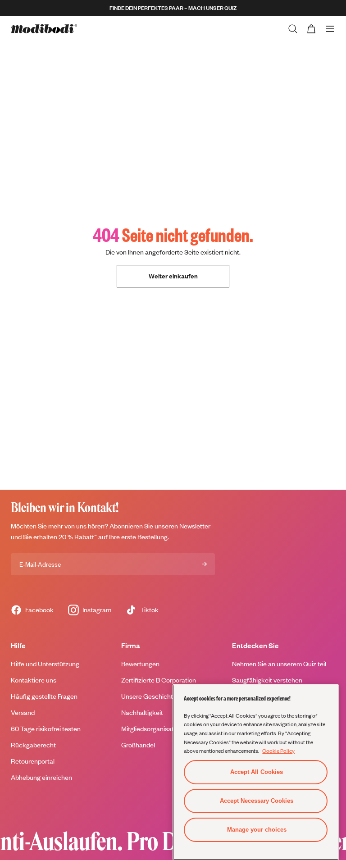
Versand (23, 712)
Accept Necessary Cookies (256, 800)
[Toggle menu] (329, 28)
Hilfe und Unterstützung (45, 664)
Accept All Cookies (256, 772)
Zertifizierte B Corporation (158, 680)
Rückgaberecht (33, 745)
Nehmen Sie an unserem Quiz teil (279, 664)
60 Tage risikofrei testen (46, 728)
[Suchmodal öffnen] (292, 28)
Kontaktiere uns (33, 680)
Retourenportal (33, 761)
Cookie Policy (278, 750)
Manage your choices (257, 829)
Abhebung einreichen (41, 777)
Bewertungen (140, 664)
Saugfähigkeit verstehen (267, 680)
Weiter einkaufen (173, 276)
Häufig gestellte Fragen (44, 696)
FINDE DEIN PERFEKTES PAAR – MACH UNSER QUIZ (173, 8)
